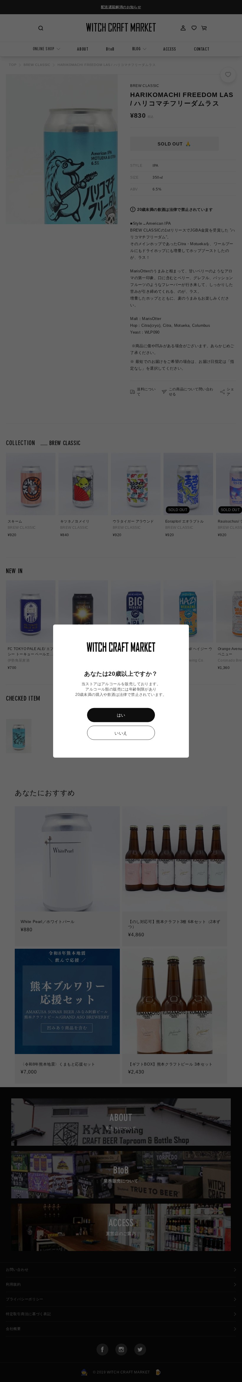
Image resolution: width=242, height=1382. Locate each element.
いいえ (121, 733)
